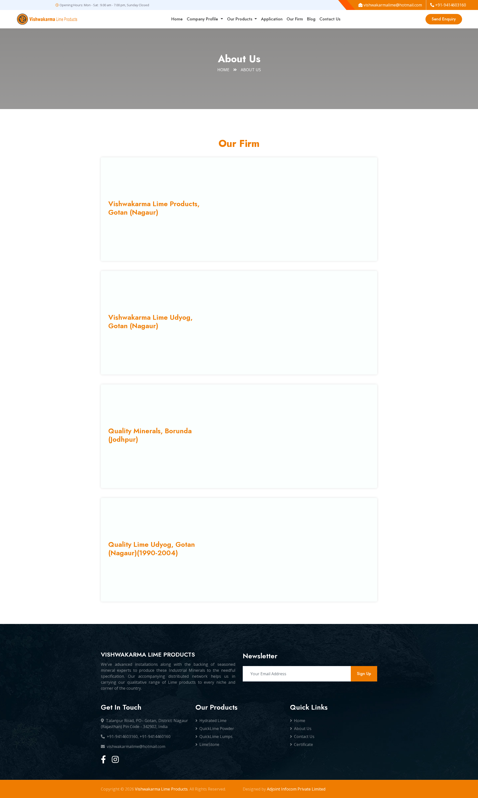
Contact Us (329, 19)
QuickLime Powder (216, 728)
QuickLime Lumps (216, 736)
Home (177, 19)
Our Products (240, 19)
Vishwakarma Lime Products (161, 789)
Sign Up (364, 673)
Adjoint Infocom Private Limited (296, 789)
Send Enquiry (444, 19)
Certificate (303, 744)
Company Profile (203, 19)
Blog (311, 19)
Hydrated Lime (213, 720)
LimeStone (209, 744)
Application (272, 19)
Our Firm (295, 19)
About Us (302, 728)
